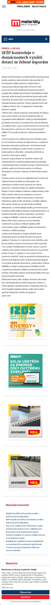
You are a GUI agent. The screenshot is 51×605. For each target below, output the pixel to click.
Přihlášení (23, 6)
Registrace (39, 6)
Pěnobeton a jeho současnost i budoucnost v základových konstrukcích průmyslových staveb (24, 529)
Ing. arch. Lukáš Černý (16, 526)
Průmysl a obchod (11, 48)
